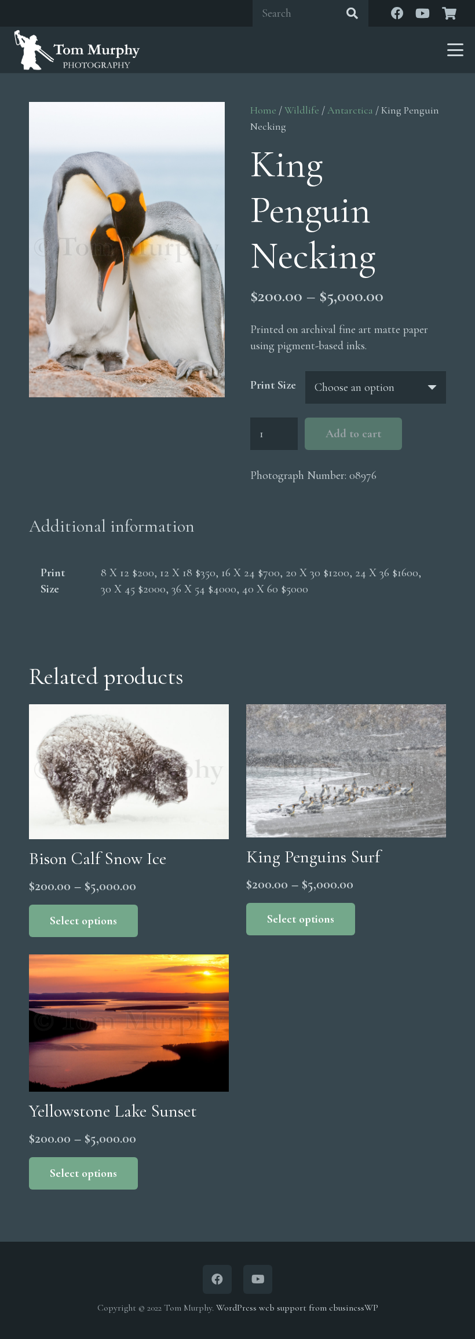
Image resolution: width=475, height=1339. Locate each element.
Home (263, 110)
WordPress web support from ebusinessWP (297, 1308)
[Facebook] (397, 13)
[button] (455, 50)
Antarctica (350, 110)
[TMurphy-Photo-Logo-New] (77, 50)
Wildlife (301, 110)
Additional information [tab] (112, 526)
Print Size (273, 385)
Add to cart (353, 434)
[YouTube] (423, 13)
